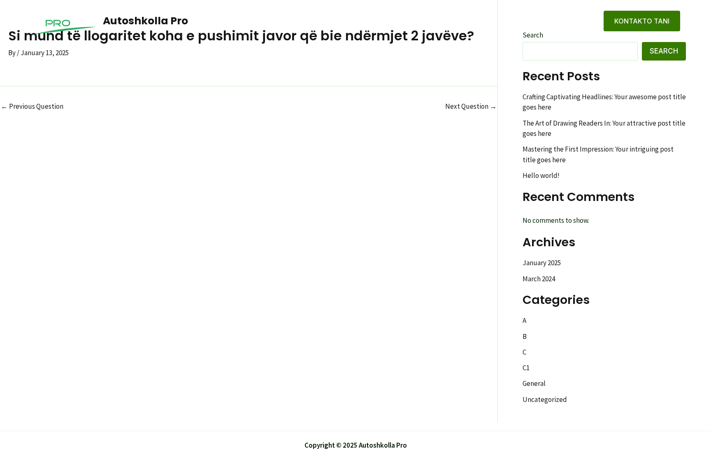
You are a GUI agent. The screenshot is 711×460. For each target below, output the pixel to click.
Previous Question (32, 106)
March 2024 (539, 278)
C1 (526, 367)
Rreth (534, 21)
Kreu (501, 21)
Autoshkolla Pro (145, 21)
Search (664, 51)
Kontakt (573, 21)
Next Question (471, 106)
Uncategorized (545, 399)
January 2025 (542, 262)
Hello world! (541, 175)
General (534, 383)
